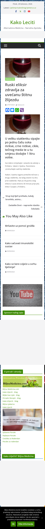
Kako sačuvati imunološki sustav (19, 245)
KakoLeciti (21, 105)
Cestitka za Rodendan (11, 438)
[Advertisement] (22, 342)
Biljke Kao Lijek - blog (11, 395)
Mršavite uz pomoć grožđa (19, 225)
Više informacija (25, 524)
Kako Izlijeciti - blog (10, 401)
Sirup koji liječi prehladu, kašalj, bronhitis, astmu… (20, 198)
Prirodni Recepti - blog (12, 398)
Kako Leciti (22, 22)
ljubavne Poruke (9, 432)
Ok (13, 524)
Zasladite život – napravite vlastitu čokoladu (24, 207)
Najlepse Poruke (9, 435)
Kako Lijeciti (7, 407)
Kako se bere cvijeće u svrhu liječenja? (20, 265)
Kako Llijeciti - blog (10, 392)
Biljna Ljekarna (9, 404)
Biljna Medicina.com (11, 389)
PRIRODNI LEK (10, 79)
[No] (42, 518)
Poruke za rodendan (11, 441)
